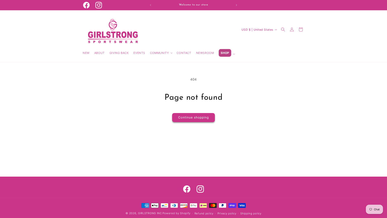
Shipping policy (250, 213)
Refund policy (204, 213)
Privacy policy (226, 213)
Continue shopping (193, 117)
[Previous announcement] (150, 5)
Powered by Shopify (176, 213)
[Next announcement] (236, 5)
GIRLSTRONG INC (150, 213)
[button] (161, 53)
